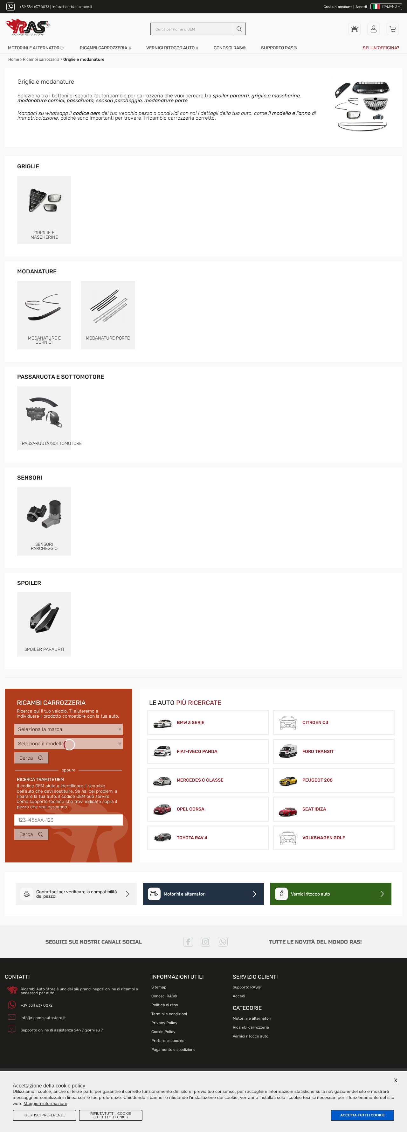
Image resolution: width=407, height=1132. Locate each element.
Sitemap (158, 987)
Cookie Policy (163, 1032)
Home (13, 59)
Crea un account (338, 7)
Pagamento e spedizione (173, 1049)
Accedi (361, 7)
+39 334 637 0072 (34, 7)
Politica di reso (164, 1005)
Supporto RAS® (279, 48)
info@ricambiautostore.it (72, 7)
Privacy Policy (164, 1023)
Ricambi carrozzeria (103, 48)
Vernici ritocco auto (170, 48)
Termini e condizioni (169, 1014)
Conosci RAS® (230, 48)
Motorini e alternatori (34, 48)
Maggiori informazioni (45, 1103)
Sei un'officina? (381, 48)
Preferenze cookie (167, 1040)
